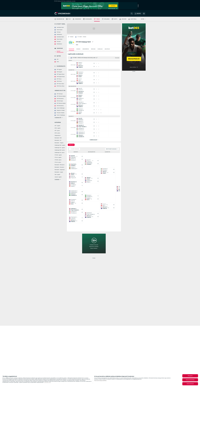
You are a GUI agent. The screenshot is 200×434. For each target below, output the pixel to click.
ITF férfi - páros (81, 36)
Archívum (107, 49)
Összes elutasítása (190, 379)
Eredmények (86, 49)
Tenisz (71, 36)
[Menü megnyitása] (143, 13)
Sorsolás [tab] (71, 144)
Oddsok (78, 49)
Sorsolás (100, 49)
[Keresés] (131, 13)
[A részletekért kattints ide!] (94, 65)
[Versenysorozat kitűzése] (92, 42)
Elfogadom (190, 375)
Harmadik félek (47, 382)
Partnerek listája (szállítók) (100, 380)
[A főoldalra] (65, 13)
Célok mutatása (190, 383)
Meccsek (93, 49)
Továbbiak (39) (58, 117)
